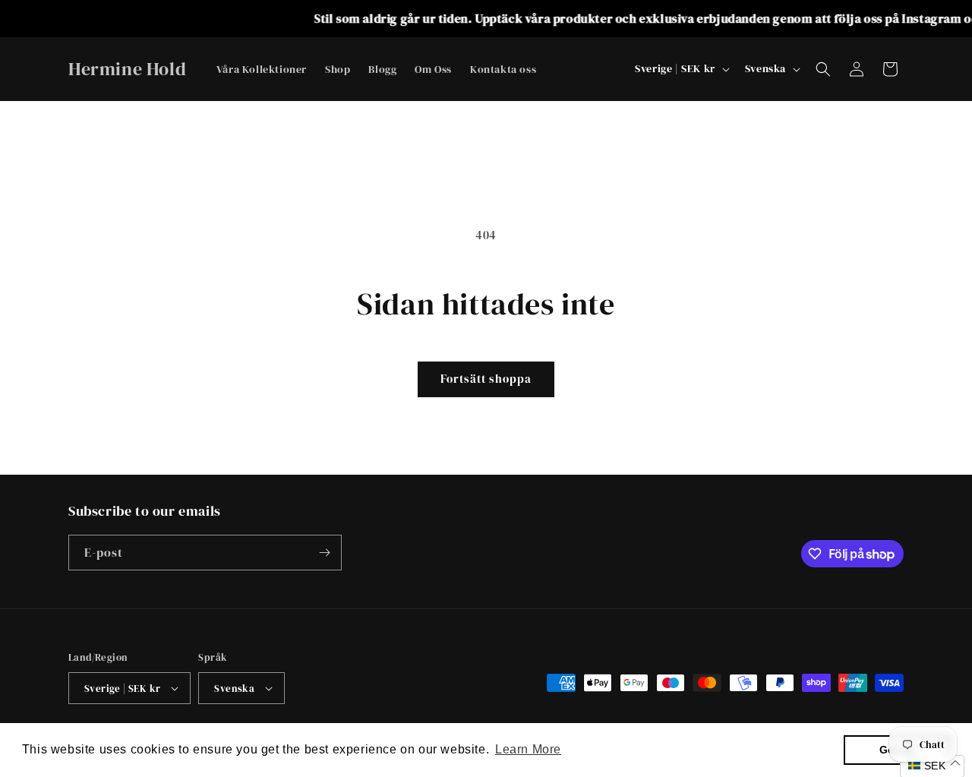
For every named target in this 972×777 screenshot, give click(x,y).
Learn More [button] (528, 749)
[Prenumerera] (324, 552)
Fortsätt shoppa (486, 379)
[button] (823, 69)
